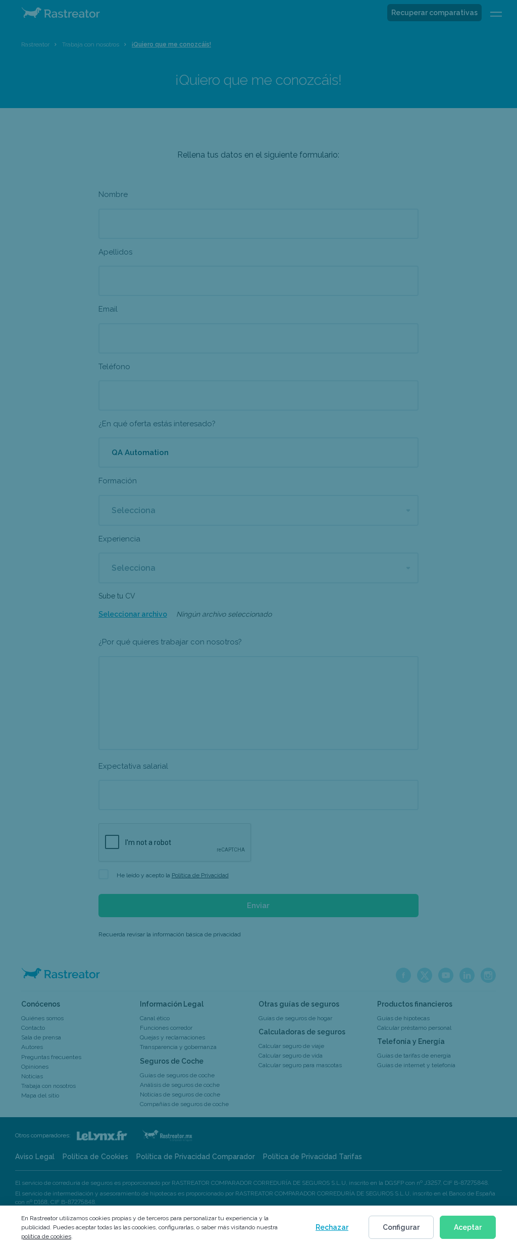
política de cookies (46, 1236)
